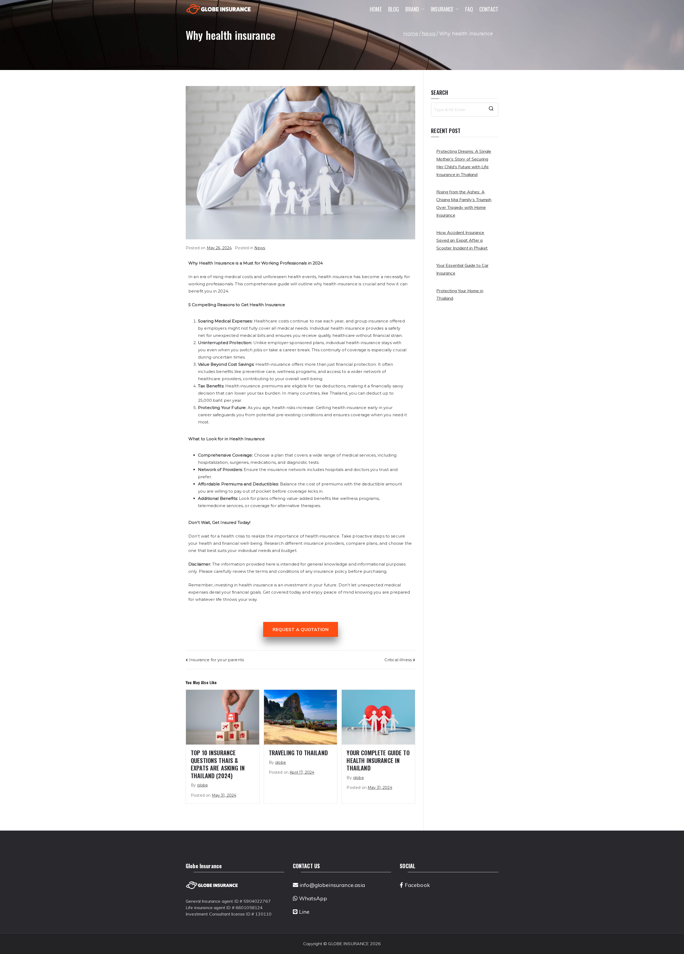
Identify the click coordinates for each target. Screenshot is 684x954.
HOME (376, 9)
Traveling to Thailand (298, 752)
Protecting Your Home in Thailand (459, 294)
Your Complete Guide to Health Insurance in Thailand (378, 760)
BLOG (393, 9)
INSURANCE (442, 9)
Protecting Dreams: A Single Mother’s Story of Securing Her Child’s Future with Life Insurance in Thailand (463, 163)
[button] (421, 9)
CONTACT (488, 9)
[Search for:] (464, 109)
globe (202, 785)
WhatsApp (312, 898)
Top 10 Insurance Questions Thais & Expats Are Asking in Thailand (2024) (218, 764)
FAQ (469, 9)
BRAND (412, 9)
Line (304, 911)
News (259, 248)
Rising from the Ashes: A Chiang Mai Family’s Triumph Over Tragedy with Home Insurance (463, 203)
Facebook (416, 885)
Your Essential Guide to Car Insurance (462, 269)
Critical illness (398, 659)
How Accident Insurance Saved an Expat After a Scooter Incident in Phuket (462, 240)
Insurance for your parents (216, 659)
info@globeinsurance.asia (331, 885)
